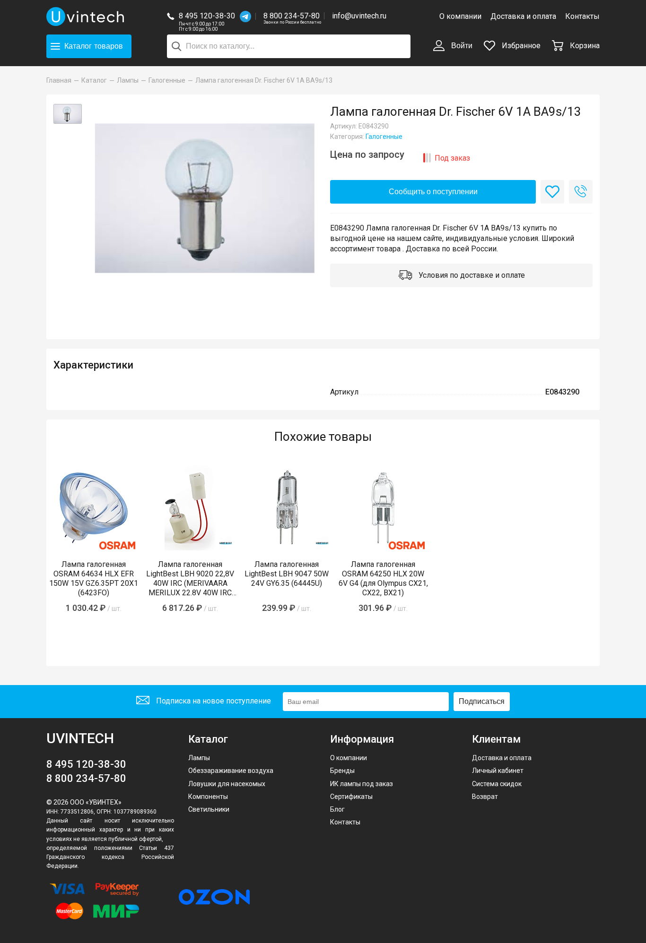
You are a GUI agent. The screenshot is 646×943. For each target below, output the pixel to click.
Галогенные (384, 136)
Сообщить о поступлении (433, 192)
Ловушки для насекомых (226, 784)
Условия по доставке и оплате (471, 275)
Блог (337, 809)
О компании (460, 16)
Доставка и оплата (523, 16)
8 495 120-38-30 (207, 15)
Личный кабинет (498, 770)
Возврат (485, 796)
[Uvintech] (86, 16)
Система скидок (497, 784)
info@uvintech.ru (359, 15)
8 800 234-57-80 (292, 16)
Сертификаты (351, 796)
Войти (460, 46)
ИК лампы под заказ (361, 784)
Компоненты (208, 796)
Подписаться (482, 701)
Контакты (582, 16)
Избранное (520, 45)
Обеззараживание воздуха (230, 770)
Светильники (208, 809)
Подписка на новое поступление (212, 700)
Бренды (342, 770)
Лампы (199, 758)
